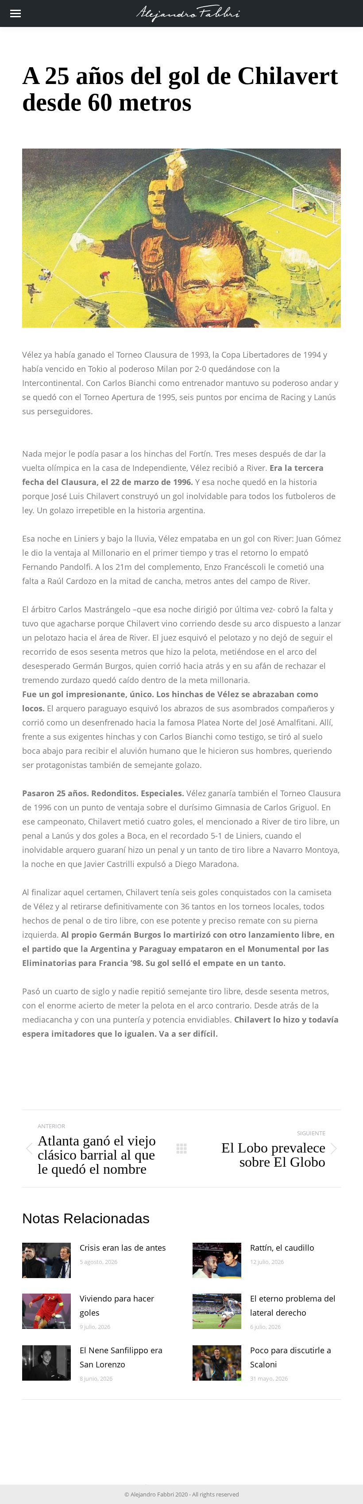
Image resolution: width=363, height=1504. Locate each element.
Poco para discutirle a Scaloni (290, 1357)
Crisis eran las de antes (123, 1247)
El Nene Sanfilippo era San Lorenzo (121, 1357)
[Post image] (46, 1260)
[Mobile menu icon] (15, 13)
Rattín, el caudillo (282, 1247)
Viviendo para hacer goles (117, 1305)
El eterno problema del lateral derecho (293, 1305)
